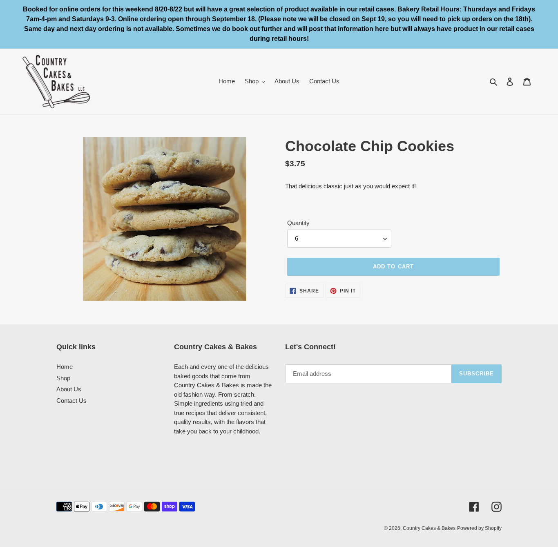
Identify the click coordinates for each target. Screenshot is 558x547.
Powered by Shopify (479, 528)
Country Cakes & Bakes (429, 528)
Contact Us (71, 400)
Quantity (298, 222)
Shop (63, 378)
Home (64, 366)
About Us (68, 389)
